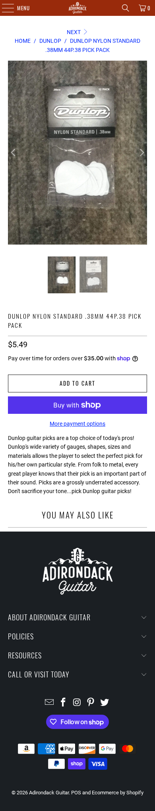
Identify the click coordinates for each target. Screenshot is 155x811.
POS (76, 793)
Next (74, 32)
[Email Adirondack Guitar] (50, 703)
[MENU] (4, 8)
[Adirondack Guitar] (77, 8)
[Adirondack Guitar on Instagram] (77, 703)
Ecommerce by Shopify (117, 793)
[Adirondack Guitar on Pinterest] (91, 703)
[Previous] (14, 153)
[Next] (141, 153)
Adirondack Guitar (49, 793)
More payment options (77, 424)
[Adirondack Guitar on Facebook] (63, 703)
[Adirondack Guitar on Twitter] (105, 703)
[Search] (125, 8)
